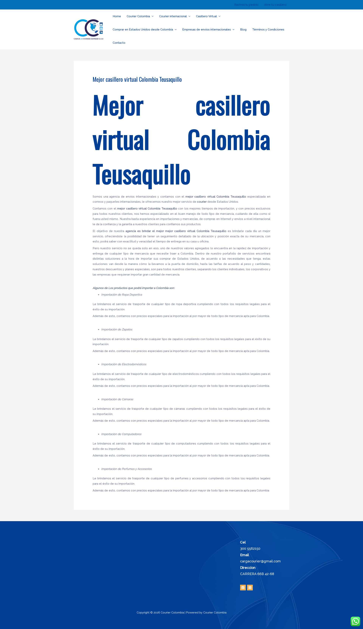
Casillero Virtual (206, 16)
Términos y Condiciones (268, 29)
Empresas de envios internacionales (206, 29)
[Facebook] (243, 587)
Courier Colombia (138, 16)
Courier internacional (173, 16)
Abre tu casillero (275, 4)
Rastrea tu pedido (246, 4)
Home (117, 16)
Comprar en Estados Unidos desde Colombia (143, 29)
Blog (243, 29)
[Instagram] (250, 587)
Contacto (119, 42)
